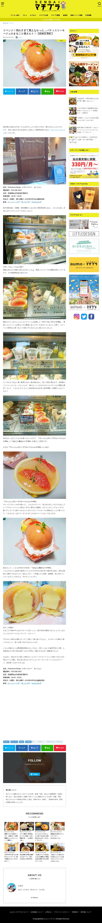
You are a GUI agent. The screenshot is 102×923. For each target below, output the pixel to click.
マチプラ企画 (43, 15)
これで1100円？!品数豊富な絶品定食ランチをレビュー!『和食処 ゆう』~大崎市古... (88, 110)
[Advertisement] (34, 110)
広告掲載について (37, 912)
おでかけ (33, 15)
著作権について (86, 912)
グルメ (25, 15)
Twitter (35, 774)
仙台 (22, 741)
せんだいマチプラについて (19, 912)
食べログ (24, 202)
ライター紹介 (15, 15)
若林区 (29, 741)
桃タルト (43, 741)
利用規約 (75, 912)
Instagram (36, 202)
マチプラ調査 (55, 15)
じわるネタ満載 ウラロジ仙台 (51, 19)
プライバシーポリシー (61, 912)
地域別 (65, 15)
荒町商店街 (52, 741)
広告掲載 (88, 15)
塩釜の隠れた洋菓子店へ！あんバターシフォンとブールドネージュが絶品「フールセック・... (87, 130)
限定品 (60, 741)
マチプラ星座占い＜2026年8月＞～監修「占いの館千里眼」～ (87, 138)
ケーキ (36, 741)
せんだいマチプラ (50, 919)
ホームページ (13, 202)
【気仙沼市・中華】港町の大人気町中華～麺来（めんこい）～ (87, 100)
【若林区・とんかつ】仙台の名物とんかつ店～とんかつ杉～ (87, 119)
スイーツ (14, 741)
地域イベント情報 (76, 15)
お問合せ (48, 912)
